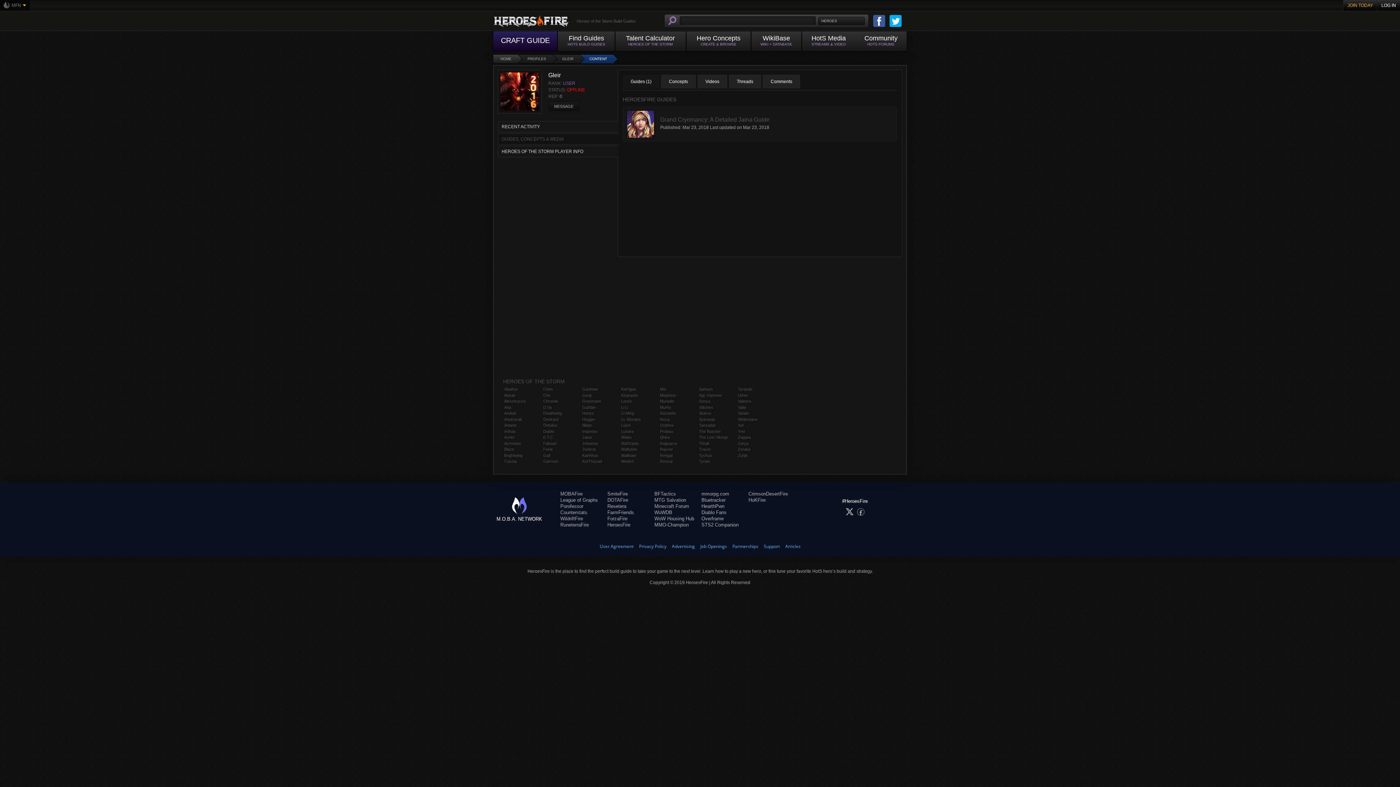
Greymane (591, 401)
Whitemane (748, 419)
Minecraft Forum (671, 506)
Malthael (628, 455)
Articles (793, 546)
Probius (666, 431)
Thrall (704, 443)
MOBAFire (571, 494)
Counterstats (573, 512)
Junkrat (589, 449)
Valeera (744, 401)
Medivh (627, 461)
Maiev (626, 437)
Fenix (548, 449)
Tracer (705, 449)
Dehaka (550, 425)
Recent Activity (521, 126)
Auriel (509, 437)
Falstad (549, 443)
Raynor (666, 449)
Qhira (665, 437)
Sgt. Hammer (710, 395)
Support (772, 546)
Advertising (683, 546)
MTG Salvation (670, 500)
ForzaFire (617, 518)
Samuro (706, 389)
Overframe (712, 518)
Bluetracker (713, 500)
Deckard (551, 419)
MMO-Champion (671, 525)
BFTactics (665, 494)
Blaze (509, 449)
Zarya (743, 443)
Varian (743, 413)
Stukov (705, 413)
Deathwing (552, 413)
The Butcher (710, 431)
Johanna (590, 443)
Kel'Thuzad (592, 461)
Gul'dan (589, 407)
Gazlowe (590, 389)
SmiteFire (617, 494)
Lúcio (626, 425)
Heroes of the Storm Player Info (542, 151)
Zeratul (744, 449)
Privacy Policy (652, 546)
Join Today (1360, 5)
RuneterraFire (574, 525)
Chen (548, 389)
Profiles (537, 59)
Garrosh (550, 461)
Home (506, 59)
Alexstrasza (514, 401)
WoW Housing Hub (674, 518)
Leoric (626, 401)
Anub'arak (513, 419)
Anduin (510, 413)
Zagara (744, 437)
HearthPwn (712, 506)
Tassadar (707, 425)
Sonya (704, 401)
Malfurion (629, 449)
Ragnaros (668, 443)
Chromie (550, 401)
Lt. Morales (631, 419)
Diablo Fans (714, 512)
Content (598, 59)
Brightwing (513, 455)
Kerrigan (628, 389)
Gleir (567, 59)
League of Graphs (579, 500)
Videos (712, 81)
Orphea (666, 425)
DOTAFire (617, 500)
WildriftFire (571, 518)
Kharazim (629, 395)
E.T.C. (548, 437)
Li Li (624, 407)
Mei (663, 389)
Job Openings (713, 546)
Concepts (678, 81)
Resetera (616, 506)
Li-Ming (627, 413)
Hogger (588, 419)
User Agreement (617, 546)
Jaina (587, 437)
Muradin (667, 401)
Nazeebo (668, 413)
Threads (745, 81)
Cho (547, 395)
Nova (664, 419)
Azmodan (512, 443)
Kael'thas (590, 455)
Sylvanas (707, 419)
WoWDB (663, 512)
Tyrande (745, 389)
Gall (546, 455)
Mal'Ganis (630, 443)
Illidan (587, 425)
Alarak (510, 395)
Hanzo (588, 413)
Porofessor (571, 506)
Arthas (510, 431)
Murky (665, 407)
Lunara (627, 431)
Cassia (510, 461)
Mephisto (668, 395)
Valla (742, 407)
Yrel (741, 431)
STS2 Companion (720, 525)
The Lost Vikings (713, 437)
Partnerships (745, 546)
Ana (507, 407)
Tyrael (704, 461)
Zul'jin (743, 455)
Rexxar (666, 461)
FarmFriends (620, 512)
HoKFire (757, 500)
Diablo (548, 431)
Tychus (705, 455)
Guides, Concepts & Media (533, 139)
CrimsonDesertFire (768, 494)
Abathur (511, 389)
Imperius (590, 431)
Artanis (510, 425)
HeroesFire (618, 525)
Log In (1388, 5)
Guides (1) (641, 81)
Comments (781, 81)
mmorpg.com (715, 494)
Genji (586, 395)
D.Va (547, 407)
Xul (740, 425)
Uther (743, 395)
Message (563, 106)
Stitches (706, 407)
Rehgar (666, 455)
